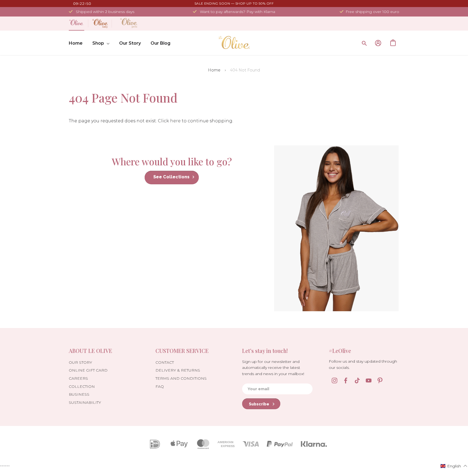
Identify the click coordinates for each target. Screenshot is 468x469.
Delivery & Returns (177, 370)
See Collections (171, 176)
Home (76, 43)
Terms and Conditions (181, 378)
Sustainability (85, 402)
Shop (98, 43)
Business (79, 394)
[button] (454, 466)
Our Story (130, 43)
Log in (378, 43)
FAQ (159, 386)
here (175, 120)
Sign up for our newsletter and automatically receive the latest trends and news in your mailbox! (273, 367)
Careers (78, 378)
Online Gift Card (88, 370)
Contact (164, 362)
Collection (82, 386)
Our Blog (160, 43)
